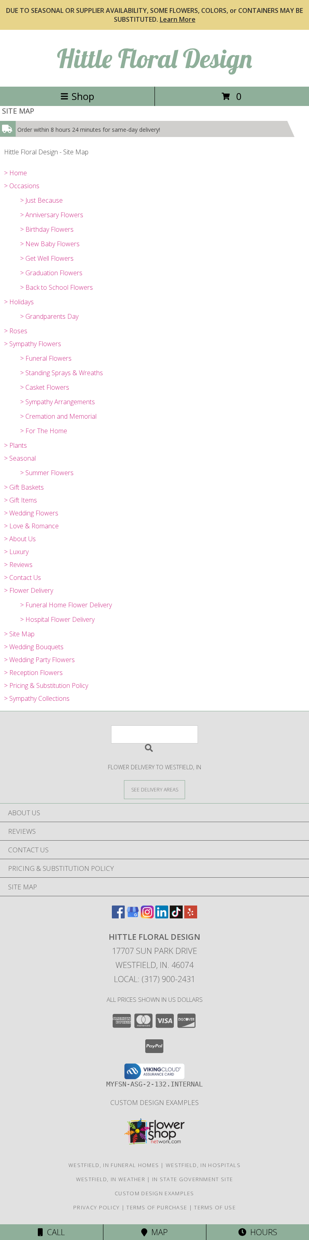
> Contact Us (22, 577)
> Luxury (16, 551)
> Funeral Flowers (46, 358)
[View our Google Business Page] (132, 915)
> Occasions (21, 185)
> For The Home (43, 430)
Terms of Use (215, 1207)
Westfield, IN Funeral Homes (113, 1165)
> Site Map (19, 633)
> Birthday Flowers (47, 229)
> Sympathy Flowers (32, 343)
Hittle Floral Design (154, 58)
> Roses (15, 330)
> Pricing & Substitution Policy (46, 685)
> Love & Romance (31, 525)
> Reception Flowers (33, 672)
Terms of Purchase (156, 1207)
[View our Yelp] (190, 915)
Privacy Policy (96, 1207)
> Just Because (41, 200)
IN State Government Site (192, 1179)
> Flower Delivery (28, 590)
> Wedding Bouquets (34, 646)
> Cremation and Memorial (58, 416)
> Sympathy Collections (37, 698)
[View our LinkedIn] (161, 915)
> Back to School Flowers (56, 287)
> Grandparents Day (49, 316)
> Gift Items (20, 500)
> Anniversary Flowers (51, 214)
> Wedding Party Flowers (39, 659)
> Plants (15, 445)
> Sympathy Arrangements (57, 401)
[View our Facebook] (118, 915)
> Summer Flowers (47, 472)
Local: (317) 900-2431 (154, 979)
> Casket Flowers (44, 387)
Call (54, 1232)
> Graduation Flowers (51, 272)
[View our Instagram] (147, 915)
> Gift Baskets (24, 487)
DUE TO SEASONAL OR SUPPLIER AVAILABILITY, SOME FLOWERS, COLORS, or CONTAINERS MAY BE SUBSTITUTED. (154, 15)
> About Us (20, 538)
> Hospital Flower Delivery (57, 619)
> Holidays (19, 301)
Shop (83, 96)
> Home (15, 172)
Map (157, 1232)
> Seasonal (20, 458)
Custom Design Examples (154, 1102)
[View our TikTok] (176, 915)
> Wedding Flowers (31, 513)
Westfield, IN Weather (110, 1179)
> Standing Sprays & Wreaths (61, 372)
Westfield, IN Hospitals (203, 1165)
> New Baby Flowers (50, 243)
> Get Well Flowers (47, 258)
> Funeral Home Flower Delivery (66, 604)
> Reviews (18, 564)
